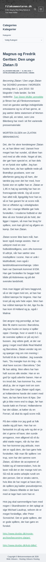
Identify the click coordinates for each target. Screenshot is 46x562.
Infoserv (14, 559)
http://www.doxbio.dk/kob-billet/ (20, 545)
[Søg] (35, 9)
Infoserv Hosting (32, 559)
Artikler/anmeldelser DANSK (15, 73)
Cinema (31, 73)
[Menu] (40, 9)
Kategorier (7, 35)
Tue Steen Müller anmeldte (28, 96)
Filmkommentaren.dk (18, 6)
